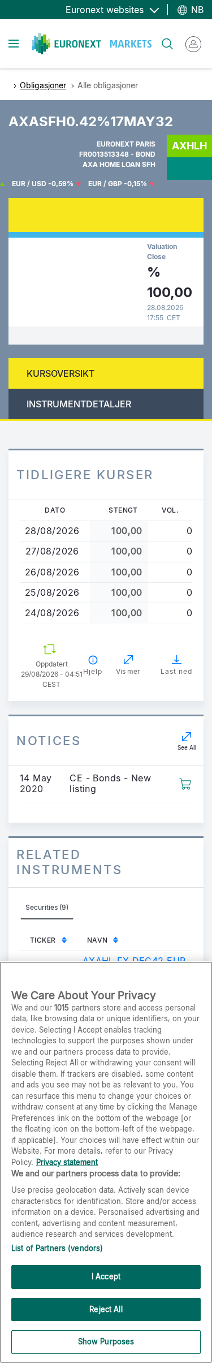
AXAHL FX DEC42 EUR (134, 960)
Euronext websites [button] (106, 9)
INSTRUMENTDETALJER (79, 404)
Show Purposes (106, 1341)
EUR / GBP (105, 183)
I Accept (106, 1276)
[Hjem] (92, 43)
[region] (106, 1162)
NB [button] (196, 9)
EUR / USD (29, 183)
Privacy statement (67, 1162)
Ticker (43, 940)
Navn (97, 940)
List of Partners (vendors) (57, 1248)
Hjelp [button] (92, 671)
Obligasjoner (43, 85)
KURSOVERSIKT (60, 373)
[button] (185, 783)
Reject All (105, 1309)
